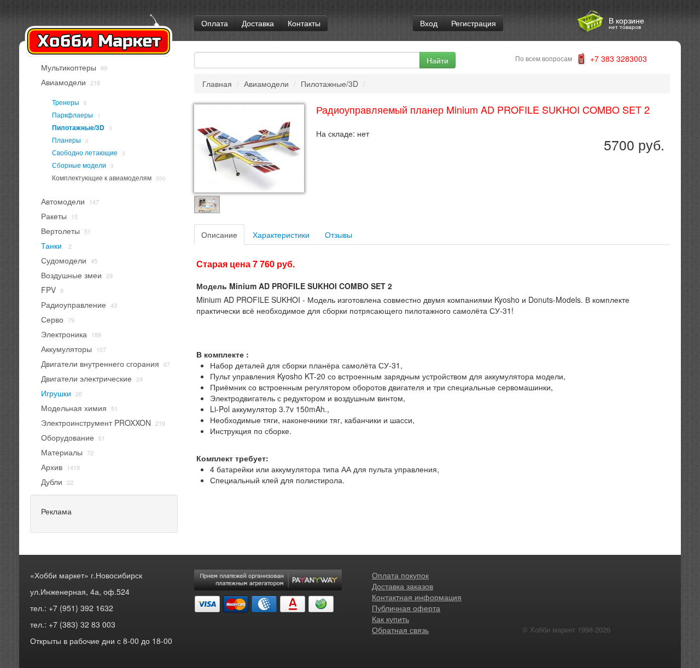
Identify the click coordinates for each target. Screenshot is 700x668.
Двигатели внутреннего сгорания (100, 363)
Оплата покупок (400, 575)
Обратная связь (400, 629)
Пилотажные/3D (78, 127)
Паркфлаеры (72, 114)
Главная (217, 83)
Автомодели (63, 201)
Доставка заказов (402, 586)
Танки (52, 245)
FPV (48, 289)
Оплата (214, 22)
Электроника (64, 334)
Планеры (66, 139)
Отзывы (338, 234)
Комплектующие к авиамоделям (101, 177)
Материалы (62, 452)
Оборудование (67, 437)
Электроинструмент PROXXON (96, 422)
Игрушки (56, 393)
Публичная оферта (406, 607)
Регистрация (473, 22)
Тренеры (65, 102)
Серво (52, 319)
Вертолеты (60, 230)
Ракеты (54, 215)
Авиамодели (63, 82)
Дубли (51, 481)
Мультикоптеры (68, 67)
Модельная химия (74, 407)
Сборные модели (79, 164)
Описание (219, 234)
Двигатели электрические (86, 378)
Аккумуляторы (66, 348)
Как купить (390, 618)
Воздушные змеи (71, 274)
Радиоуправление (73, 304)
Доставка (258, 22)
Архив (51, 466)
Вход (429, 22)
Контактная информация (417, 596)
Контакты (304, 22)
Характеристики (281, 234)
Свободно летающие (85, 152)
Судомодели (63, 260)
